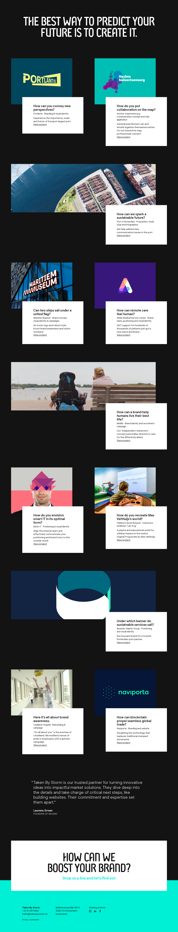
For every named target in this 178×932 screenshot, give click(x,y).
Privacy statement (30, 919)
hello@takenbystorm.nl (72, 878)
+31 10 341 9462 (113, 878)
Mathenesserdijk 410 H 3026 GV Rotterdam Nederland (68, 911)
